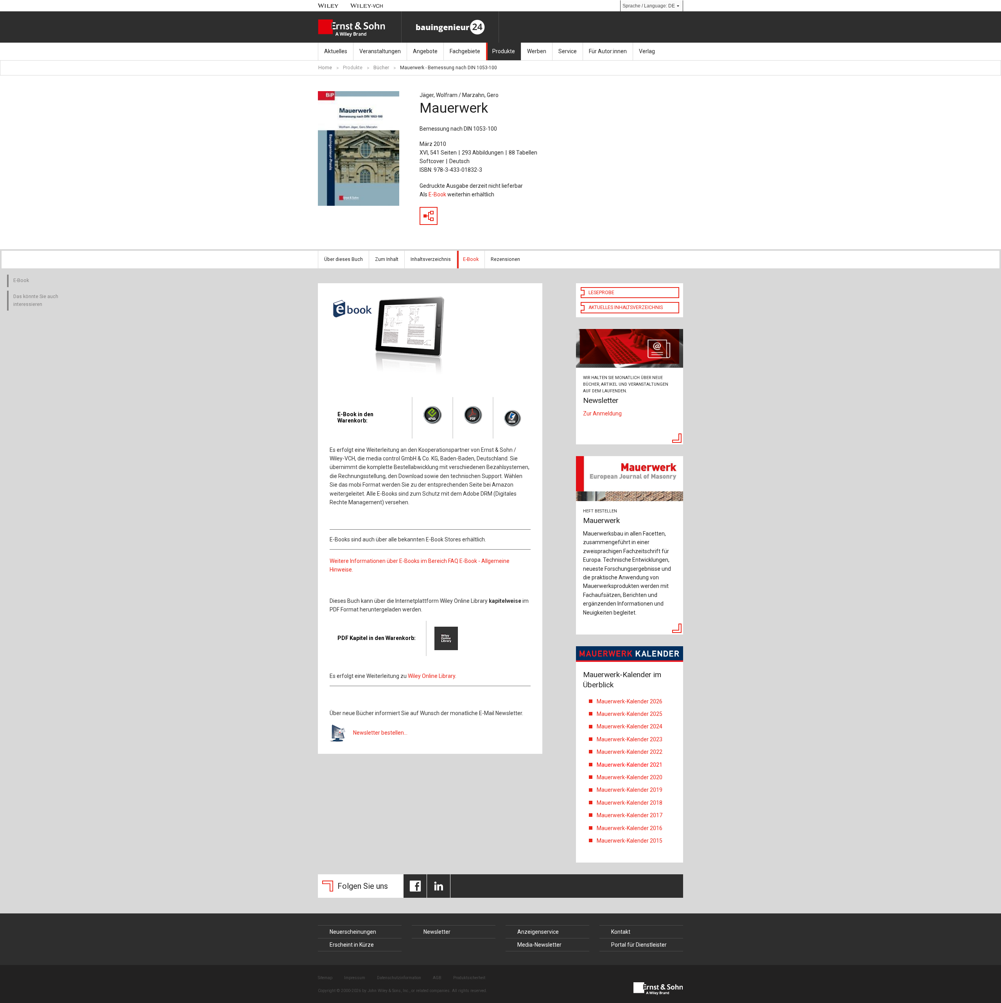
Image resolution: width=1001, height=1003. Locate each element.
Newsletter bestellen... (380, 733)
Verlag (647, 51)
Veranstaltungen (380, 51)
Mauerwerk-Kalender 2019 (629, 790)
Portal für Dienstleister (639, 945)
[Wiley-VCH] (367, 5)
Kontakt (620, 932)
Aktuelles (335, 51)
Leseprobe (601, 292)
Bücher (381, 67)
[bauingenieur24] (450, 27)
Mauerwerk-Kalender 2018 (629, 803)
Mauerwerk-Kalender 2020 (629, 777)
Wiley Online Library (431, 676)
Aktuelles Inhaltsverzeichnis (625, 307)
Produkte (503, 51)
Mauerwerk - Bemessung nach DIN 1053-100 (448, 67)
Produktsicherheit (469, 977)
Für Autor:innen (608, 51)
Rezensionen (505, 259)
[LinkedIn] (438, 886)
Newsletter (436, 932)
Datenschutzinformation (399, 977)
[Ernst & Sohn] (359, 28)
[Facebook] (415, 886)
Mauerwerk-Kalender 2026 (629, 701)
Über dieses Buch (343, 259)
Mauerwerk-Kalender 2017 (629, 815)
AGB (437, 977)
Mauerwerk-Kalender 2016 (629, 828)
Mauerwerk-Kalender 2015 (629, 841)
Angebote (425, 51)
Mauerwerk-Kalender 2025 (629, 714)
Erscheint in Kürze (352, 945)
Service (567, 51)
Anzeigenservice (538, 932)
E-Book (437, 194)
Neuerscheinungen (353, 932)
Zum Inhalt (386, 259)
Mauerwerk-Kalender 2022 (631, 752)
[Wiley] (328, 5)
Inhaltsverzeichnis (431, 259)
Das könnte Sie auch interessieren (35, 300)
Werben (536, 51)
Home (325, 67)
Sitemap (325, 977)
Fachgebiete (465, 51)
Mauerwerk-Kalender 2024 (629, 726)
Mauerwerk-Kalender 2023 (630, 739)
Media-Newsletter (539, 945)
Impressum (354, 977)
